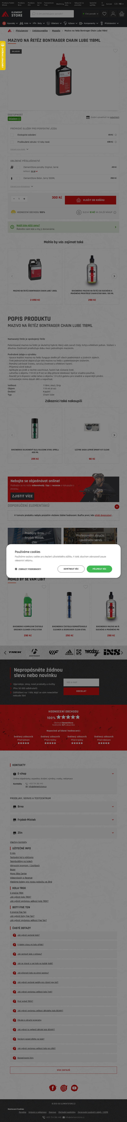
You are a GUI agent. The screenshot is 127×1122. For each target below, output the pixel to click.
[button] (28, 569)
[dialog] (63, 561)
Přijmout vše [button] (99, 569)
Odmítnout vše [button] (71, 569)
